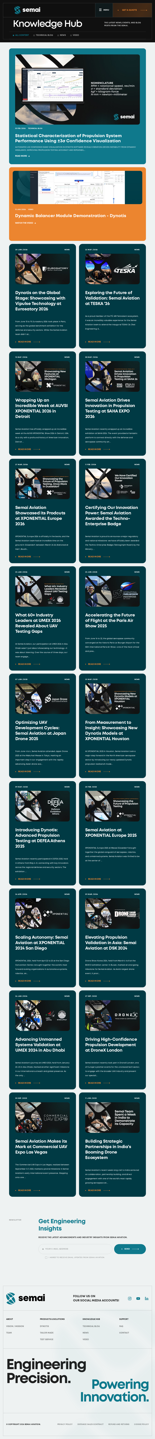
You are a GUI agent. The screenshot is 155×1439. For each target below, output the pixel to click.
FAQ (121, 1326)
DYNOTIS (44, 1326)
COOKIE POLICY (141, 1424)
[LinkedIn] (147, 1298)
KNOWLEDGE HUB (91, 1319)
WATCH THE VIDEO (25, 223)
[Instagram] (130, 1298)
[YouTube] (138, 1298)
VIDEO (76, 35)
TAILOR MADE (46, 1333)
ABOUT (9, 1319)
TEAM (9, 1333)
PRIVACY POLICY (65, 1424)
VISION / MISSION (15, 1326)
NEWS (63, 35)
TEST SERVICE (46, 1339)
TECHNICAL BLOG (44, 35)
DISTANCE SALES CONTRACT (91, 1424)
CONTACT (124, 1333)
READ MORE (22, 156)
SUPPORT (124, 1319)
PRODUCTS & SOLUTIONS (52, 1319)
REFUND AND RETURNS (118, 1424)
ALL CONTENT (22, 35)
